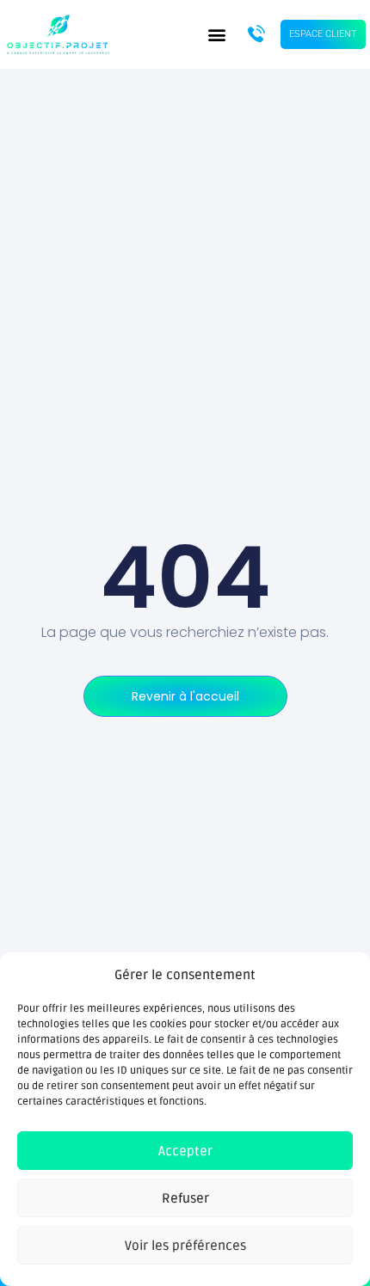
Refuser (185, 1198)
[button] (216, 35)
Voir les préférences (185, 1245)
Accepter (185, 1151)
